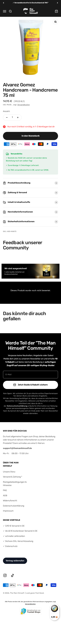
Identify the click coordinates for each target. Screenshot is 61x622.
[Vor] (57, 2)
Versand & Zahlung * (12, 477)
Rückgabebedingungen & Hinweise (15, 484)
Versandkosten (23, 105)
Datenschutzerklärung (13, 506)
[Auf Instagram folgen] (5, 575)
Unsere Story (9, 471)
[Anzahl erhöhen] (17, 117)
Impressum (8, 511)
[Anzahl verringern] (7, 117)
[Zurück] (3, 2)
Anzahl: (6, 111)
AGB (5, 495)
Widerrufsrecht (10, 500)
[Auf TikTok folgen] (13, 575)
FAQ (5, 490)
